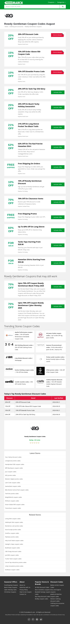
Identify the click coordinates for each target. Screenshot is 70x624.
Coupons (51, 2)
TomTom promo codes (12, 493)
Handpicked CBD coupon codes (14, 464)
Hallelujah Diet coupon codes (14, 522)
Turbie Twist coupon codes (13, 559)
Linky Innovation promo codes (14, 566)
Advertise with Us (25, 587)
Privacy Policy (24, 590)
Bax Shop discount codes (42, 596)
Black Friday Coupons (10, 587)
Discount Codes (56, 582)
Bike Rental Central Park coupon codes (17, 490)
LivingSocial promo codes (13, 461)
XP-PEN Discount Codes (42, 587)
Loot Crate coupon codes (12, 482)
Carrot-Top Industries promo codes (15, 562)
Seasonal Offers (10, 582)
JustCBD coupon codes (12, 555)
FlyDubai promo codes (12, 537)
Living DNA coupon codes (13, 518)
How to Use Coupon (26, 592)
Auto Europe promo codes (13, 529)
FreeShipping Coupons (11, 585)
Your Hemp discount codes (13, 457)
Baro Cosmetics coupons (42, 590)
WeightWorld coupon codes (13, 497)
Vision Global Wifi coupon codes (15, 504)
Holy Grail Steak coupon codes (14, 540)
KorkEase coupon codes (12, 570)
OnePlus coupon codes (12, 533)
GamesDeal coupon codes (13, 486)
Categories (60, 2)
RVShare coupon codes (12, 501)
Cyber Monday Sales (10, 590)
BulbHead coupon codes (12, 548)
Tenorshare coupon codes (13, 508)
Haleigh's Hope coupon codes (14, 544)
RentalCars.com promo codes (14, 526)
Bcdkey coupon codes (41, 599)
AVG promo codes (10, 475)
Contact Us (23, 594)
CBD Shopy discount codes (13, 551)
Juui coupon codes (10, 472)
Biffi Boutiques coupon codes (14, 468)
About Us (22, 585)
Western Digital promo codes (14, 479)
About (22, 582)
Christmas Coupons (10, 592)
